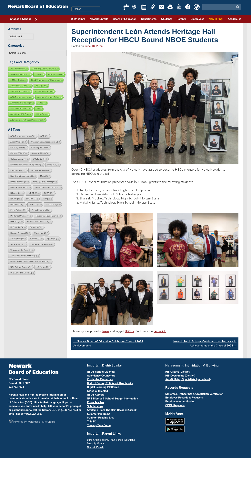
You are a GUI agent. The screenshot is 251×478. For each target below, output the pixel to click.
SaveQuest (17, 239)
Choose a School (20, 18)
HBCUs (129, 331)
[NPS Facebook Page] (188, 7)
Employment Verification (180, 401)
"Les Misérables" (17, 69)
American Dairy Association (44, 142)
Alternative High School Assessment (26, 120)
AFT (38, 108)
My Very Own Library (44, 182)
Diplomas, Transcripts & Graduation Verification (194, 393)
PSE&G (15, 221)
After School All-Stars (19, 114)
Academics (234, 18)
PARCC (34, 204)
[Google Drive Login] (170, 7)
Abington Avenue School (48, 97)
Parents (181, 18)
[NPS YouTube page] (179, 7)
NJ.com (15, 193)
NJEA (48, 193)
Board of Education (124, 18)
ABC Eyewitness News (20, 97)
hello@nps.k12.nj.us (28, 413)
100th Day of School (19, 86)
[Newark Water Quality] (126, 7)
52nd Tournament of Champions (45, 80)
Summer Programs (98, 413)
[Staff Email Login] (161, 7)
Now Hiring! (216, 18)
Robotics (35, 227)
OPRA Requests (175, 405)
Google (52, 165)
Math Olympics (18, 182)
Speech (35, 239)
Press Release (40, 210)
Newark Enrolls (99, 18)
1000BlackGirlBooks (19, 91)
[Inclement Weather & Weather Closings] (135, 7)
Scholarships (95, 406)
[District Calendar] (144, 7)
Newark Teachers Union (47, 187)
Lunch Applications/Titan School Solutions (111, 439)
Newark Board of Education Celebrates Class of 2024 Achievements (108, 343)
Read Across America (38, 221)
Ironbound (17, 170)
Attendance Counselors (101, 375)
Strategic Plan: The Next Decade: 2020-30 (111, 410)
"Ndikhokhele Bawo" (19, 74)
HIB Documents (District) (180, 375)
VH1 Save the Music (21, 273)
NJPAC (15, 199)
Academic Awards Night (21, 103)
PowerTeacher (95, 402)
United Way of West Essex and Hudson (29, 261)
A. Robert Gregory (43, 91)
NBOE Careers (95, 394)
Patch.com (52, 204)
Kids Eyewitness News (22, 176)
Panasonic (16, 204)
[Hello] (197, 7)
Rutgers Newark (19, 233)
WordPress (33, 421)
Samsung (40, 233)
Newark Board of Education (38, 7)
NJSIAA (31, 199)
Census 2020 (17, 153)
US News (42, 267)
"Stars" (38, 74)
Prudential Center (19, 216)
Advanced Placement (20, 108)
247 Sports (41, 86)
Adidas (41, 103)
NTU (46, 199)
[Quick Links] (153, 7)
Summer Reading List (100, 417)
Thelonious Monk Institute (23, 256)
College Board (18, 159)
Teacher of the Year (20, 250)
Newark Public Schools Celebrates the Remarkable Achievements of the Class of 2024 (204, 343)
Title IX (91, 421)
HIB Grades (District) (177, 371)
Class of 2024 (40, 153)
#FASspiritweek (55, 74)
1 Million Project (17, 80)
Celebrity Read (39, 147)
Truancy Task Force (99, 425)
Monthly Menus (96, 443)
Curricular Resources (100, 379)
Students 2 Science (41, 244)
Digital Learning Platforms (103, 387)
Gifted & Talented (97, 390)
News (105, 331)
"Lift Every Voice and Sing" (44, 69)
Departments (148, 18)
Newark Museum (19, 187)
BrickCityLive (17, 147)
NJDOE (32, 193)
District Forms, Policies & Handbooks (110, 383)
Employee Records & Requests (184, 397)
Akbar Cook (41, 114)
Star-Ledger (17, 244)
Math (44, 176)
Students (166, 18)
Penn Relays (17, 210)
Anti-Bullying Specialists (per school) (188, 379)
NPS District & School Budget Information (112, 398)
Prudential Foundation (47, 216)
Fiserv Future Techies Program (25, 165)
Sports (52, 239)
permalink (160, 331)
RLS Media (16, 227)
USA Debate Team (20, 267)
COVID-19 (39, 159)
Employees (197, 18)
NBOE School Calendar (101, 371)
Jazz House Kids (40, 170)
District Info (78, 18)
